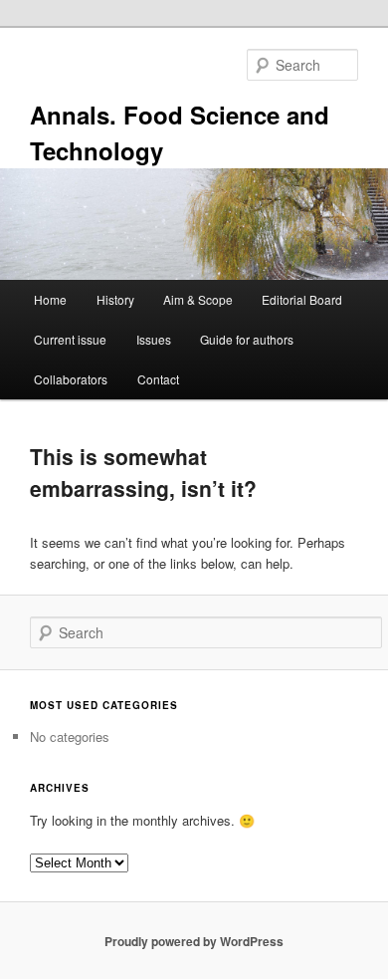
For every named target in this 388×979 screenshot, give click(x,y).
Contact (158, 378)
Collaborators (70, 378)
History (115, 299)
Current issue (70, 339)
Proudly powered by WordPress (194, 941)
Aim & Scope (198, 299)
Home (50, 299)
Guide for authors (246, 339)
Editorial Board (302, 299)
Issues (153, 339)
